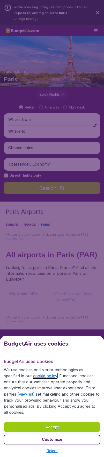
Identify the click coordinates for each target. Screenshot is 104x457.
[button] (52, 450)
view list (26, 394)
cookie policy (45, 375)
